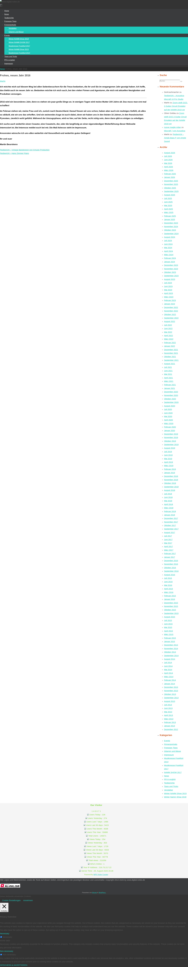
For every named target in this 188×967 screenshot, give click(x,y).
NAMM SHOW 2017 (173, 772)
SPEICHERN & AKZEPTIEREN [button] (13, 965)
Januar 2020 (169, 430)
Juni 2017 (168, 539)
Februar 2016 (170, 596)
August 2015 (169, 617)
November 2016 (171, 564)
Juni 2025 (168, 202)
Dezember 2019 (171, 434)
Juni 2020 (168, 413)
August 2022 (169, 321)
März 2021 (168, 381)
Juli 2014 (168, 662)
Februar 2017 (170, 553)
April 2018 (168, 504)
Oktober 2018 (170, 483)
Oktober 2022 (170, 314)
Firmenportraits (170, 744)
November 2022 (171, 311)
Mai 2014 (168, 670)
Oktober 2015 (170, 610)
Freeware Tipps (171, 748)
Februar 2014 (170, 680)
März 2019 (168, 466)
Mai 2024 (168, 248)
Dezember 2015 (171, 603)
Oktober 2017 (170, 525)
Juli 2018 (168, 494)
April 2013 (168, 715)
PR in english (170, 779)
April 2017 (168, 546)
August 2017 (169, 532)
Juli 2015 (168, 620)
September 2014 (171, 656)
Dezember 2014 (171, 645)
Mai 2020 (168, 416)
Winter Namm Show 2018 (175, 797)
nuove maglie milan (172, 127)
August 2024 (169, 237)
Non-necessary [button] (6, 951)
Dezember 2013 (171, 687)
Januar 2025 (169, 219)
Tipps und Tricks (171, 786)
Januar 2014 (169, 684)
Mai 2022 (168, 332)
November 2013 (171, 691)
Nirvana (94, 892)
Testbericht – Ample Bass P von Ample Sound (175, 138)
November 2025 (171, 184)
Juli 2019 (168, 452)
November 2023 (171, 269)
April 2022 (168, 335)
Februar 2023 (170, 300)
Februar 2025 (170, 216)
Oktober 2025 (170, 188)
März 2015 (168, 634)
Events (167, 741)
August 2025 (169, 195)
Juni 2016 (168, 582)
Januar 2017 (169, 557)
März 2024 (168, 255)
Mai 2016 (168, 585)
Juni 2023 (168, 286)
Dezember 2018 (171, 476)
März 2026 (168, 170)
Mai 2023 (168, 290)
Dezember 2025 (171, 181)
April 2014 (168, 673)
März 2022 (168, 339)
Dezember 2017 (171, 518)
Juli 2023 (168, 283)
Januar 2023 (169, 304)
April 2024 (168, 251)
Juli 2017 (168, 536)
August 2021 (169, 364)
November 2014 (171, 648)
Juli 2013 (168, 705)
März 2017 (168, 550)
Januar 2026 (169, 177)
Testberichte (169, 783)
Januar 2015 (169, 641)
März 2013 (168, 719)
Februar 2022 (170, 343)
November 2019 (171, 437)
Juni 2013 (168, 708)
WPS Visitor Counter (100, 874)
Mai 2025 (168, 205)
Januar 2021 (169, 388)
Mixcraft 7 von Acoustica (174, 131)
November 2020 (171, 395)
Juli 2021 (168, 367)
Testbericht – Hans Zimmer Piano (14, 153)
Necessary (7, 937)
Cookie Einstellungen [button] (11, 900)
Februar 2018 (170, 511)
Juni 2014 (168, 666)
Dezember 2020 (171, 392)
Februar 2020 (170, 427)
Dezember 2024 (171, 223)
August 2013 (169, 701)
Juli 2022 (168, 325)
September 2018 (171, 487)
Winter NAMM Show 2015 (175, 793)
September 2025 (171, 191)
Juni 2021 (168, 371)
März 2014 (168, 677)
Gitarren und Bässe (172, 751)
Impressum (169, 755)
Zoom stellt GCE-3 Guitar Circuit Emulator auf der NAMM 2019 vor (176, 106)
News (2, 69)
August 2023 (169, 279)
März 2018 (168, 508)
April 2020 (168, 420)
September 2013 (171, 698)
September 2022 (171, 318)
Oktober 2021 (170, 357)
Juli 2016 (168, 578)
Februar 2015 (170, 638)
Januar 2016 (169, 599)
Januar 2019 (169, 473)
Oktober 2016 (170, 568)
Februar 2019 (170, 469)
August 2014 (169, 659)
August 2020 (169, 406)
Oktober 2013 (170, 694)
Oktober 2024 (170, 230)
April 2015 (168, 631)
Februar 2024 (170, 258)
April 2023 (168, 293)
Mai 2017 (168, 543)
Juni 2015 (168, 624)
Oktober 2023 (170, 272)
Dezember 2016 (171, 561)
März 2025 (168, 212)
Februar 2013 (170, 722)
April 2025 (168, 209)
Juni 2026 (168, 160)
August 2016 (169, 575)
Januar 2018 (169, 515)
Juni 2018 (168, 497)
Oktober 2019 (170, 441)
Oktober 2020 (170, 399)
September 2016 (171, 571)
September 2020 (171, 402)
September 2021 (171, 360)
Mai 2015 (168, 627)
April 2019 (168, 462)
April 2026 (168, 167)
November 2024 (171, 226)
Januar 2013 (169, 726)
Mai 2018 (168, 501)
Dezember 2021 (171, 350)
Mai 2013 (168, 712)
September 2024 (171, 234)
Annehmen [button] (28, 900)
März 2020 (168, 423)
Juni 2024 (168, 244)
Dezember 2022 (171, 307)
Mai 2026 (168, 163)
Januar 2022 (169, 346)
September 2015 (171, 613)
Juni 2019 (168, 455)
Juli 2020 (168, 409)
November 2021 (171, 353)
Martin (2, 81)
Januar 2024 (169, 262)
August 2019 (169, 448)
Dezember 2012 (171, 729)
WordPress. (102, 892)
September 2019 (171, 444)
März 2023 (168, 297)
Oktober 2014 (170, 652)
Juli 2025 (168, 198)
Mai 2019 (168, 459)
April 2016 (168, 589)
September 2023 (171, 276)
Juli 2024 (168, 240)
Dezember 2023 (171, 265)
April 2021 (168, 378)
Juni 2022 (168, 328)
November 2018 (171, 480)
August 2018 (169, 490)
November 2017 (171, 522)
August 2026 (169, 153)
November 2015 (171, 606)
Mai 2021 (168, 374)
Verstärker (168, 790)
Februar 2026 (170, 174)
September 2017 (171, 529)
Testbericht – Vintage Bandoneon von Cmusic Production (25, 150)
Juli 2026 (168, 156)
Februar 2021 (170, 385)
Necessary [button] (4, 933)
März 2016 (168, 592)
